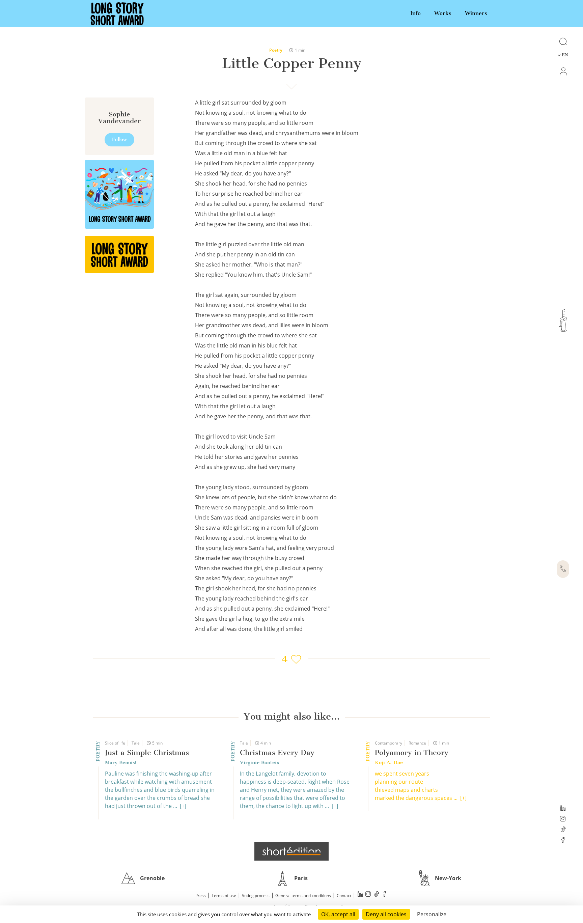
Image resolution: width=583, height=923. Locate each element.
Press (200, 895)
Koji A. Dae (389, 762)
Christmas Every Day (277, 752)
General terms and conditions (303, 895)
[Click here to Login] (563, 71)
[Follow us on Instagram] (563, 819)
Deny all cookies (386, 914)
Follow (119, 139)
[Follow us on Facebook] (563, 840)
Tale (136, 743)
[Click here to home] (291, 851)
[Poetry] (119, 254)
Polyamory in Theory (411, 752)
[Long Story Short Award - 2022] (119, 194)
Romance (417, 743)
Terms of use (224, 895)
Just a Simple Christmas (147, 752)
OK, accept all (338, 914)
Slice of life (115, 743)
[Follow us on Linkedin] (563, 808)
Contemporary (388, 743)
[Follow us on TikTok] (563, 829)
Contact (344, 895)
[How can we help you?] (563, 569)
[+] (183, 806)
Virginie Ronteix (259, 762)
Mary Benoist (121, 762)
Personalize (431, 914)
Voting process (256, 895)
